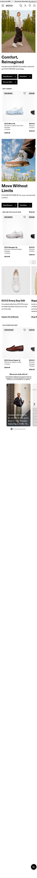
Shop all (32, 212)
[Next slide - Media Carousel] (34, 404)
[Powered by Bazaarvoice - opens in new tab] (18, 429)
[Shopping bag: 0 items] (34, 5)
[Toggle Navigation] (2, 5)
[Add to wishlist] (25, 93)
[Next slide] (33, 262)
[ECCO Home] (9, 5)
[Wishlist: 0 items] (30, 5)
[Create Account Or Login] (25, 5)
